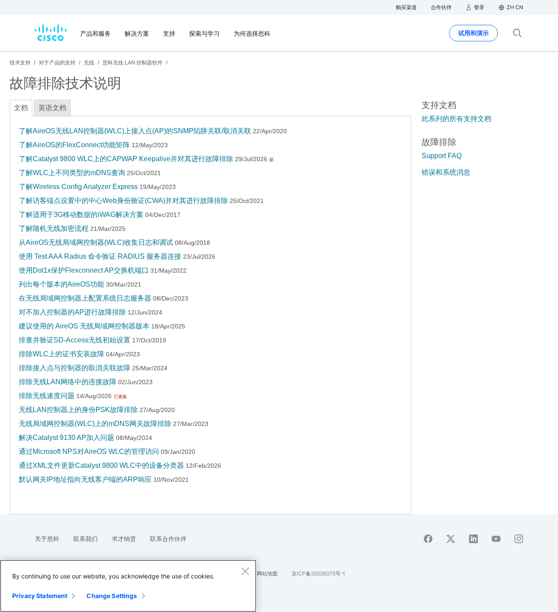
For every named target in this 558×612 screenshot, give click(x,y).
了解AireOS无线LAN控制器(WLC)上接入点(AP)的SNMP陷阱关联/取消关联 (135, 131)
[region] (128, 586)
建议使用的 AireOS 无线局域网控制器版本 (84, 326)
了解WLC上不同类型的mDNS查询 (72, 172)
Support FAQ (442, 155)
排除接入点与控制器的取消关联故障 (74, 368)
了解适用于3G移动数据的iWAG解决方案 (81, 214)
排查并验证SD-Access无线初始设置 (74, 340)
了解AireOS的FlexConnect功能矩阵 (74, 145)
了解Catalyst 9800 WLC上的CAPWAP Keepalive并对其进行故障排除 (126, 158)
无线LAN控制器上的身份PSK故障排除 (78, 409)
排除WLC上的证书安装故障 (61, 354)
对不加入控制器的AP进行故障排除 (72, 312)
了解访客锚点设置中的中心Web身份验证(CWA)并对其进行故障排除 (123, 200)
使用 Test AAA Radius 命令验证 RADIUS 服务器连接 (100, 256)
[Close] (245, 571)
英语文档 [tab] (52, 108)
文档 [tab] (21, 108)
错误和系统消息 (446, 172)
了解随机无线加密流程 (53, 228)
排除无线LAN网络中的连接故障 (67, 381)
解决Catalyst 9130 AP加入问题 (66, 437)
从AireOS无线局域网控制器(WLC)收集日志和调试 (96, 242)
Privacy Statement (39, 595)
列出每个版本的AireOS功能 (61, 284)
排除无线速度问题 (47, 395)
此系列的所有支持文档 (456, 118)
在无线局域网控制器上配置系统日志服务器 (85, 298)
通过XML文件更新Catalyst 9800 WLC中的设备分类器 (101, 465)
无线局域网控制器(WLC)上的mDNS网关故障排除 (95, 423)
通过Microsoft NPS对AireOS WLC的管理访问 (89, 451)
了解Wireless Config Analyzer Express (78, 186)
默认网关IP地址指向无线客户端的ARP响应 (85, 479)
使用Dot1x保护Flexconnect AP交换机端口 (84, 270)
